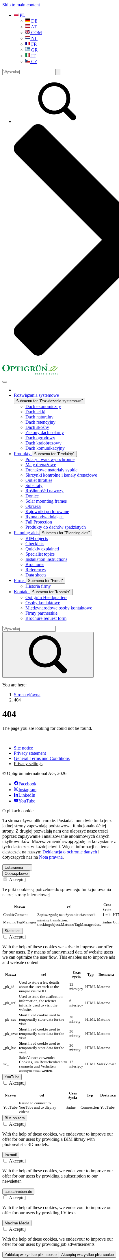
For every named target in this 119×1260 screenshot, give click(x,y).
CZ (33, 61)
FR (33, 44)
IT (33, 55)
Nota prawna (51, 857)
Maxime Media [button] (17, 1223)
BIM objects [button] (15, 1118)
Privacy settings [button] (28, 763)
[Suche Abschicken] (58, 72)
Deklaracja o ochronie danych (69, 851)
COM (36, 32)
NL (34, 38)
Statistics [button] (13, 931)
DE (34, 21)
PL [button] (21, 15)
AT (33, 26)
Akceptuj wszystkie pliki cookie (87, 1254)
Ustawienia (14, 867)
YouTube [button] (12, 1077)
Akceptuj (17, 879)
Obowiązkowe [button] (16, 873)
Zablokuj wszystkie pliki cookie (31, 1254)
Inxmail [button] (11, 1155)
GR (34, 49)
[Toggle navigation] (4, 382)
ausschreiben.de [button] (18, 1191)
